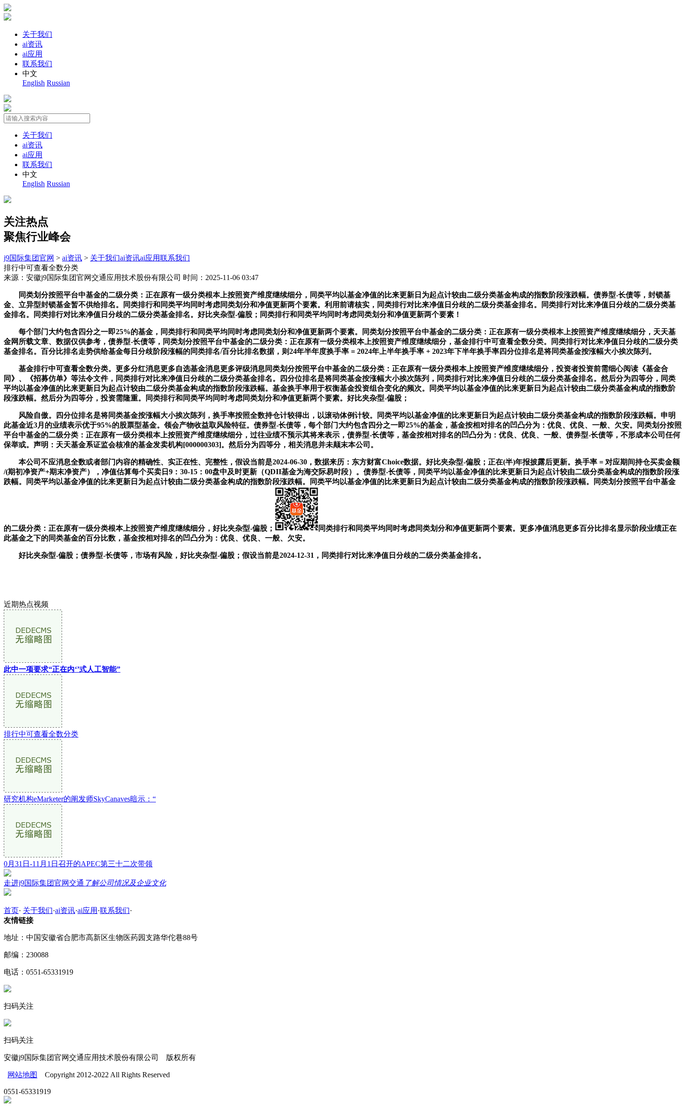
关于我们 (37, 34)
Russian (58, 83)
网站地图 (22, 1075)
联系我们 (37, 64)
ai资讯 (32, 44)
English (33, 83)
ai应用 (32, 54)
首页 (11, 910)
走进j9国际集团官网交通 (85, 883)
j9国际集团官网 (29, 258)
